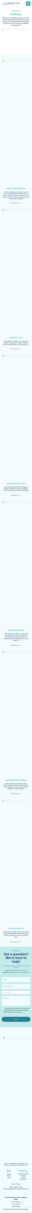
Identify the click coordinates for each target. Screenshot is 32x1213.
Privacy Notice (16, 1204)
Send (16, 1019)
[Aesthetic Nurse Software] (11, 4)
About (9, 1176)
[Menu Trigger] (28, 3)
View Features (14, 203)
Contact (23, 1176)
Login (8, 1177)
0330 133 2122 (22, 970)
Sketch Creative (24, 1209)
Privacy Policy (17, 1012)
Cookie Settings (16, 1206)
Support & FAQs (23, 1174)
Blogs (23, 1177)
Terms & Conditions (16, 1202)
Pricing (9, 1174)
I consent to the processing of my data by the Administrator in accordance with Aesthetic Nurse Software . (17, 1010)
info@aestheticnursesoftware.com (19, 972)
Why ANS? (23, 1179)
